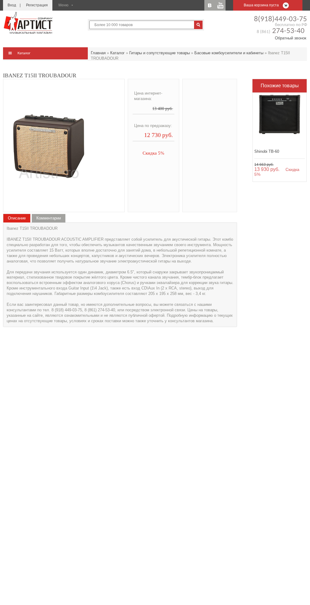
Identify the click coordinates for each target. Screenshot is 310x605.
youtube (220, 5)
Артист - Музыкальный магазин (28, 23)
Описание (17, 218)
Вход (12, 5)
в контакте (209, 5)
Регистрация (37, 5)
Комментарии (48, 218)
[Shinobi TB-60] (279, 119)
